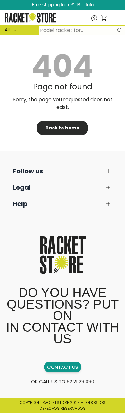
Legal (22, 187)
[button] (104, 18)
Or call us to (62, 381)
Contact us (62, 367)
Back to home (62, 128)
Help (20, 203)
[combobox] (62, 30)
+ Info (88, 5)
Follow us (28, 171)
